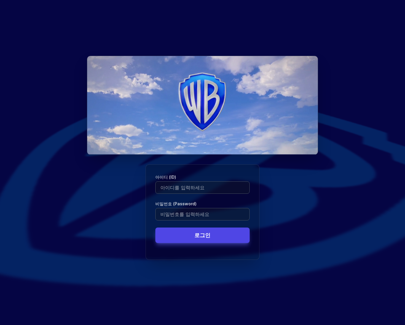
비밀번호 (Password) (176, 203)
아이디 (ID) (165, 177)
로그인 (202, 235)
